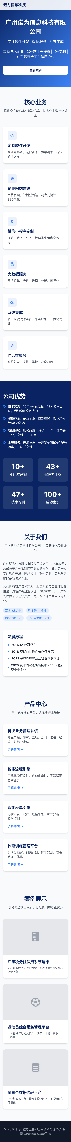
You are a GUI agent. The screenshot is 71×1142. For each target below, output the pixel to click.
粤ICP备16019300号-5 (35, 1134)
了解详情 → (15, 749)
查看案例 (36, 70)
